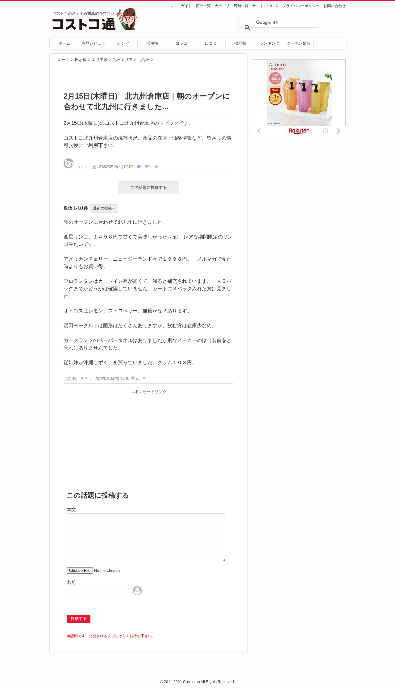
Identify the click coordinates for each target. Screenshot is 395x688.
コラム (182, 43)
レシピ (123, 43)
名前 (71, 582)
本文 (71, 509)
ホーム (64, 43)
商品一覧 (203, 6)
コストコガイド (179, 6)
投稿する (79, 618)
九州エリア (123, 59)
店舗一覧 (241, 6)
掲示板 (240, 43)
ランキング (270, 43)
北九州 (144, 59)
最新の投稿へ (104, 208)
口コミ (211, 43)
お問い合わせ (334, 6)
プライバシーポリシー (300, 6)
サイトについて (265, 6)
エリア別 (100, 59)
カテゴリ (222, 6)
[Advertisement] (148, 440)
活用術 (152, 43)
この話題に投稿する (149, 187)
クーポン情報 (299, 43)
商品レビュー (93, 43)
